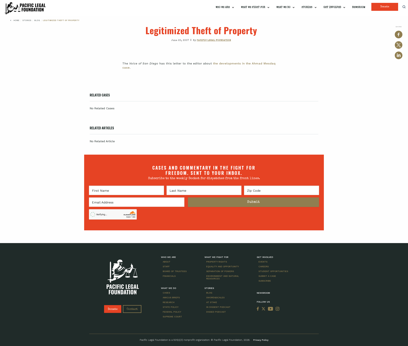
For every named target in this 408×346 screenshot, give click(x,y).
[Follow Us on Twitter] (263, 309)
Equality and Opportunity (222, 266)
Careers (264, 266)
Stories (307, 7)
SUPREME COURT (172, 316)
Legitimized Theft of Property (61, 20)
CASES (166, 292)
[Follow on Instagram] (276, 309)
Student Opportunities (273, 271)
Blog (37, 20)
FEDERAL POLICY (172, 312)
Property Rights (216, 261)
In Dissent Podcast (218, 307)
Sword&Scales (215, 297)
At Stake (211, 302)
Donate (384, 7)
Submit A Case (267, 276)
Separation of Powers (220, 271)
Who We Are (223, 7)
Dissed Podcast (216, 312)
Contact (132, 309)
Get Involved (332, 7)
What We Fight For (253, 7)
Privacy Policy (260, 340)
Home (16, 20)
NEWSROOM (263, 293)
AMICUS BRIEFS (171, 297)
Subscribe (265, 281)
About (166, 261)
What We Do (283, 7)
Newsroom (358, 7)
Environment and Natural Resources (222, 277)
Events (263, 261)
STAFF (166, 266)
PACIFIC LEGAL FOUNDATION (214, 40)
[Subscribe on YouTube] (270, 309)
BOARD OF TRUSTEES (175, 271)
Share (399, 27)
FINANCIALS (169, 276)
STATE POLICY (170, 307)
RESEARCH (169, 302)
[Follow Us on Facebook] (258, 309)
